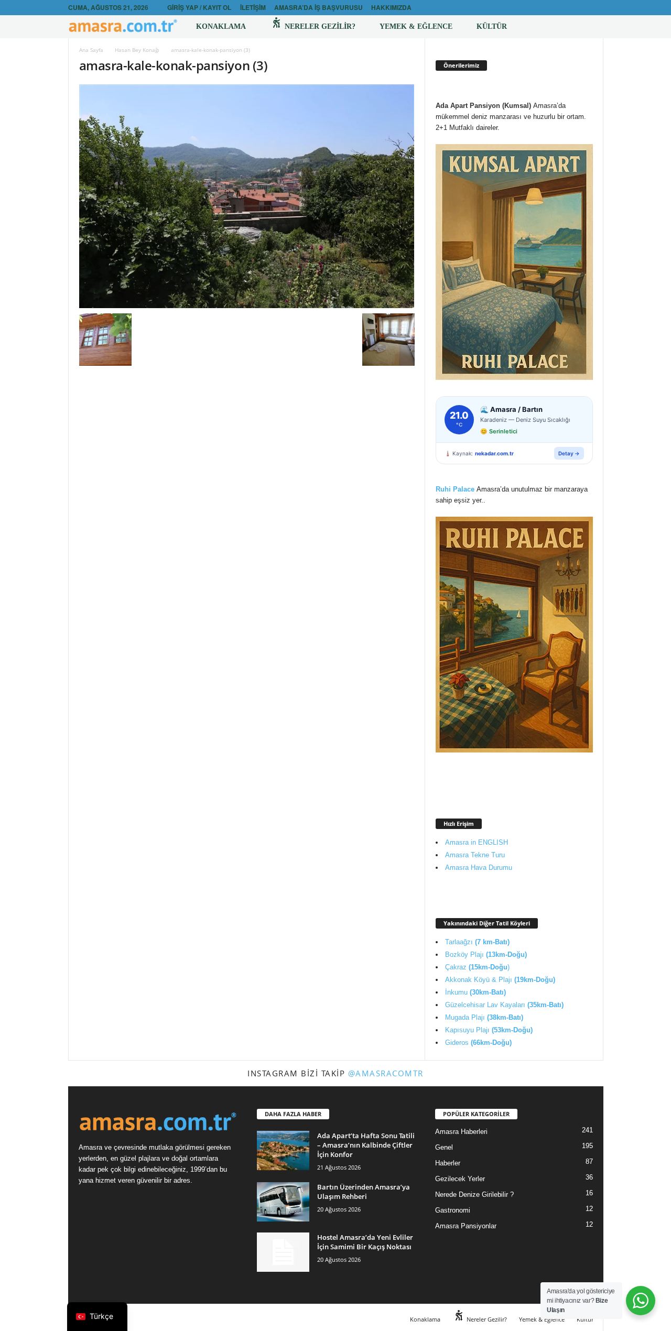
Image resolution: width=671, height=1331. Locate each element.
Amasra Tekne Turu (475, 855)
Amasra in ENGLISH (476, 842)
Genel (444, 1147)
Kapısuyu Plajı (489, 1030)
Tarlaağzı (477, 942)
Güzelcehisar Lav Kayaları (504, 1005)
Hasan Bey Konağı (137, 49)
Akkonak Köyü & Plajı (500, 980)
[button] (587, 26)
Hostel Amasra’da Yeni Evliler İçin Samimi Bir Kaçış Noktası (365, 1241)
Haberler (447, 1163)
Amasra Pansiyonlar (465, 1226)
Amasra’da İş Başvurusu (318, 7)
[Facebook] (579, 7)
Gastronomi (452, 1210)
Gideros (478, 1042)
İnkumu (475, 992)
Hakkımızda (391, 7)
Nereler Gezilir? (319, 26)
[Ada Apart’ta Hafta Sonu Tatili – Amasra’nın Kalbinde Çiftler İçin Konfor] (283, 1150)
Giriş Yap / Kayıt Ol (199, 7)
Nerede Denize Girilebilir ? (474, 1194)
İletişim (253, 7)
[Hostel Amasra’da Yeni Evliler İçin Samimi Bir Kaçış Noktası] (283, 1252)
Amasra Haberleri (461, 1132)
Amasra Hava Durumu (478, 867)
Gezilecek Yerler (460, 1179)
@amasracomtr (386, 1073)
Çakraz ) (477, 967)
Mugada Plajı (484, 1017)
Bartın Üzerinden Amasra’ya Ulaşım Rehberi (363, 1191)
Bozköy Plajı (486, 954)
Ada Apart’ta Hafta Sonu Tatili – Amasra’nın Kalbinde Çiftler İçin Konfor (366, 1145)
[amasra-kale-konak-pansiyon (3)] (247, 196)
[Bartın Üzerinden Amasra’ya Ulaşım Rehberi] (283, 1201)
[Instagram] (595, 7)
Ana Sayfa (91, 49)
